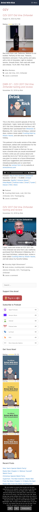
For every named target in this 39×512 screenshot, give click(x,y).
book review (9, 267)
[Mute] (29, 173)
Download (29, 176)
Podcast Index (18, 182)
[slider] (32, 172)
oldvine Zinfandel (9, 270)
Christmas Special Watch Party (14, 476)
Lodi (6, 73)
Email (27, 182)
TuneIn (32, 182)
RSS (10, 185)
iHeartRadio (7, 182)
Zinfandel (23, 73)
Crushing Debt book (12, 193)
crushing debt (20, 267)
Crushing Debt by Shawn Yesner (23, 256)
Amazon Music (23, 180)
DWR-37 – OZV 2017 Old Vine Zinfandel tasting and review (18, 85)
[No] (37, 498)
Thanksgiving (19, 196)
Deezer (5, 185)
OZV (17, 73)
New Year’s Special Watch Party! (14, 468)
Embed (28, 178)
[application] (19, 173)
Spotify (13, 180)
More (16, 185)
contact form (16, 165)
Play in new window (17, 176)
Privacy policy (26, 508)
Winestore (30, 129)
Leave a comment (11, 76)
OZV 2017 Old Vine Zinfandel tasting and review (18, 208)
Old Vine (12, 73)
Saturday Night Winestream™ (15, 264)
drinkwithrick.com (9, 167)
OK (10, 508)
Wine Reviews (10, 70)
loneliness (29, 267)
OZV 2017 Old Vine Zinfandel (18, 15)
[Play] (5, 173)
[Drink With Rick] (8, 2)
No (16, 508)
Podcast (8, 190)
